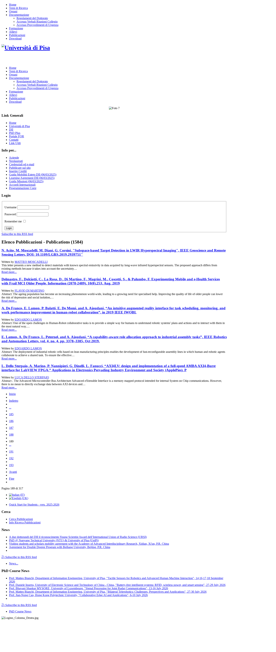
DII (11, 129)
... (10, 407)
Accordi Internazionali (22, 184)
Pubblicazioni (17, 35)
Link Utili (15, 143)
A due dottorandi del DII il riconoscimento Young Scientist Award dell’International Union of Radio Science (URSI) (78, 537)
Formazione (16, 28)
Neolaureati (16, 161)
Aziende (14, 157)
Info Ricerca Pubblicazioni (25, 522)
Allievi (13, 31)
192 (11, 458)
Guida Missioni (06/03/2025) (26, 181)
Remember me (13, 221)
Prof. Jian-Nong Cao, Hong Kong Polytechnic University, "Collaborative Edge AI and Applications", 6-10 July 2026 (78, 595)
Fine (11, 478)
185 (11, 414)
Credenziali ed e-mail (21, 164)
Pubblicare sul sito (20, 167)
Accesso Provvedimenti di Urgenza (37, 25)
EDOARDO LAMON (28, 319)
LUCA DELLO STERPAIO (32, 377)
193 (11, 465)
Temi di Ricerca (18, 8)
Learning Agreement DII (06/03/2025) (31, 178)
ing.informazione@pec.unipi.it (27, 627)
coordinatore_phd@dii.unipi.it (209, 643)
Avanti (13, 471)
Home (12, 4)
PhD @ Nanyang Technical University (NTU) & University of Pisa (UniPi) (54, 540)
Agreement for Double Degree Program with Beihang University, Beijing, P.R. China (59, 547)
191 (11, 451)
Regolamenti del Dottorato (32, 18)
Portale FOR (16, 136)
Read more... (9, 272)
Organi (13, 11)
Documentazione (19, 14)
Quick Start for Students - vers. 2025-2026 (34, 504)
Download (15, 38)
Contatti (13, 139)
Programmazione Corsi (22, 188)
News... (13, 563)
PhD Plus (14, 133)
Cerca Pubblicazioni (21, 519)
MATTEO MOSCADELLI (31, 261)
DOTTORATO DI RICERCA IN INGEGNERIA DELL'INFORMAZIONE (60, 59)
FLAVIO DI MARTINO (29, 290)
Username (11, 207)
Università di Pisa (19, 126)
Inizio (12, 394)
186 (11, 421)
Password (10, 214)
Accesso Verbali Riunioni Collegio (37, 21)
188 (11, 434)
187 (11, 427)
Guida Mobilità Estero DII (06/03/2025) (32, 174)
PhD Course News (20, 611)
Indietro (13, 400)
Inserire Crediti (18, 171)
